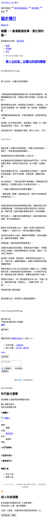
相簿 (8, 46)
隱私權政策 (42, 484)
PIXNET (11, 484)
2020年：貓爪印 (22, 348)
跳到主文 (5, 25)
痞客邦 (14, 338)
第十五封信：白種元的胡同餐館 (26, 61)
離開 (13, 515)
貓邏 (3, 325)
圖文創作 (20, 41)
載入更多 (5, 357)
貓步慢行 (8, 18)
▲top (3, 352)
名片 (8, 52)
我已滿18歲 (6, 515)
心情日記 (19, 345)
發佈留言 (5, 371)
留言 (19, 338)
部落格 (8, 49)
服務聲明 (25, 487)
